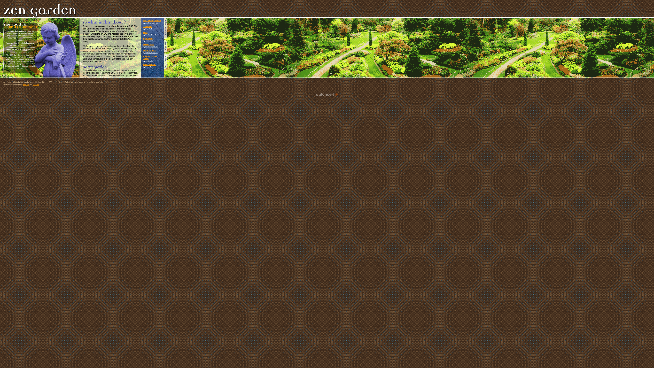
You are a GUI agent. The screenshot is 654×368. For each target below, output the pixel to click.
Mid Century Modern (152, 21)
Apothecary (148, 38)
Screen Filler (148, 44)
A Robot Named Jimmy (150, 57)
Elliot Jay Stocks (151, 47)
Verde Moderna (149, 65)
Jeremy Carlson (151, 53)
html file (26, 84)
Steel (145, 33)
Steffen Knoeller (151, 35)
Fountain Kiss (149, 50)
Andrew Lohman (151, 23)
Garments (147, 27)
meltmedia (149, 61)
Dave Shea (149, 67)
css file (36, 84)
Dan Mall (148, 29)
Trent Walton (150, 41)
